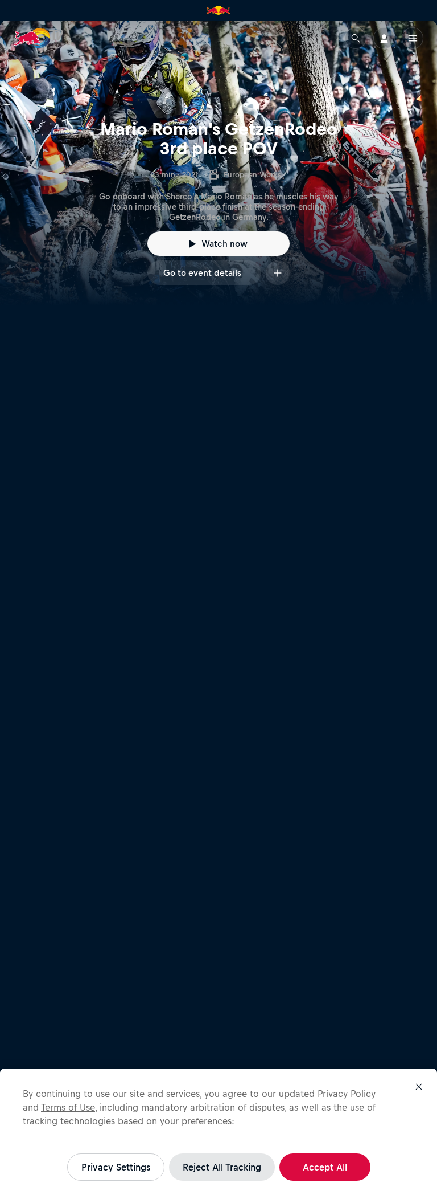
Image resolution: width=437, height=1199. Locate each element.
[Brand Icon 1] (218, 10)
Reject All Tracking (222, 1167)
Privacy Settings (115, 1167)
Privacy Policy (347, 1093)
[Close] (418, 1086)
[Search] (355, 38)
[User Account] (384, 38)
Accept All (325, 1167)
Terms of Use (68, 1107)
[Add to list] (278, 272)
